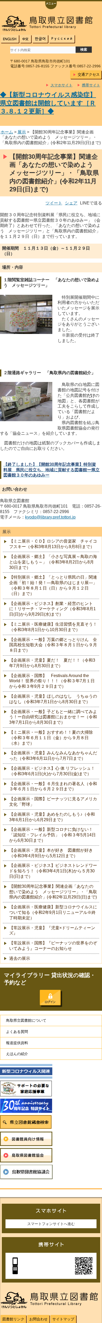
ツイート (54, 203)
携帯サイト (91, 85)
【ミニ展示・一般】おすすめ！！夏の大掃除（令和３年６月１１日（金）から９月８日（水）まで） (51, 737)
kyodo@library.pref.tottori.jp (50, 517)
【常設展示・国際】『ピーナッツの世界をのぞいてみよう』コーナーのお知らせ (53, 946)
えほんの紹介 (17, 1054)
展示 (22, 132)
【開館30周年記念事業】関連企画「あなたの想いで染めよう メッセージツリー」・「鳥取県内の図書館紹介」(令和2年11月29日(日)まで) (53, 891)
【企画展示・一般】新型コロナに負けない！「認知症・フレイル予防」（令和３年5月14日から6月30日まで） (52, 835)
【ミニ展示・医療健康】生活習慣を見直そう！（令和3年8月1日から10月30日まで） (53, 627)
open (51, 5)
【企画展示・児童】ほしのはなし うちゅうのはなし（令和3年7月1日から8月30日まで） (53, 699)
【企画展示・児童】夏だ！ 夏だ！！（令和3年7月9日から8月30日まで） (52, 663)
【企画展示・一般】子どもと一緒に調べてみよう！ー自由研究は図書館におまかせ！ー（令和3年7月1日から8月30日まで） (53, 717)
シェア (71, 203)
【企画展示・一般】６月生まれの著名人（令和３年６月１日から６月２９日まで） (53, 786)
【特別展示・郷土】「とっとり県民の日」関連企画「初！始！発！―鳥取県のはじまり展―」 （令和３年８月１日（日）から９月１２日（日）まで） (53, 585)
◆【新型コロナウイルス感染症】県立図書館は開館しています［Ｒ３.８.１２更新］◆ (48, 102)
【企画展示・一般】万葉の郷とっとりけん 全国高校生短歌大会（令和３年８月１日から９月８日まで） (53, 645)
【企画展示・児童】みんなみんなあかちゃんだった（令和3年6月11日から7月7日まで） (53, 756)
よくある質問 (17, 1032)
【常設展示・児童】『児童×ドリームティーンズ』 (52, 931)
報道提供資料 (17, 1043)
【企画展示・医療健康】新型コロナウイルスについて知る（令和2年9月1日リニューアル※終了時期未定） (53, 912)
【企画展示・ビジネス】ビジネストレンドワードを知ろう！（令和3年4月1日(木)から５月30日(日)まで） (53, 871)
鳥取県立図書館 (51, 23)
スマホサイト (61, 85)
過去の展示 (19, 958)
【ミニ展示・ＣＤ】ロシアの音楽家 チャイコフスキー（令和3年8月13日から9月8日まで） (53, 544)
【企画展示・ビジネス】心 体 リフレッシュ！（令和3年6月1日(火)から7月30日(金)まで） (52, 771)
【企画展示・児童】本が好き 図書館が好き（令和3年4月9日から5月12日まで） (51, 853)
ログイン (50, 998)
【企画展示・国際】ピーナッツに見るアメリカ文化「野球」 (53, 802)
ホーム (7, 132)
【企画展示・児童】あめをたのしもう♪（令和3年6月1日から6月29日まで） (52, 817)
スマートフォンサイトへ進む (51, 1224)
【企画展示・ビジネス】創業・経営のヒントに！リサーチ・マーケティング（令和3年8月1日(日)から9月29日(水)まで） (52, 609)
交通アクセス (89, 74)
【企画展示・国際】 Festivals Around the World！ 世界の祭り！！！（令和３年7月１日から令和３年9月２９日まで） (52, 681)
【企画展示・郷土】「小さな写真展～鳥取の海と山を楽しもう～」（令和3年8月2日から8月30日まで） (53, 562)
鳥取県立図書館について (26, 1020)
